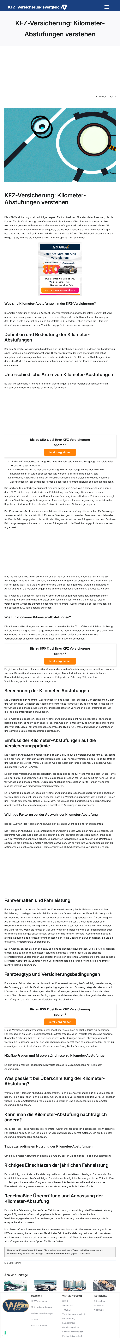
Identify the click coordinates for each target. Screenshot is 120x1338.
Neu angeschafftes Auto (61, 285)
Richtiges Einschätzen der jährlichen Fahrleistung (56, 1165)
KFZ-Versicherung (12, 1263)
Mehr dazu (84, 1253)
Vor (111, 96)
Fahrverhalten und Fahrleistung (37, 900)
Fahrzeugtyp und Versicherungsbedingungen (52, 974)
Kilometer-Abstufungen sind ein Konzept (27, 312)
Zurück (102, 96)
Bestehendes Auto (62, 282)
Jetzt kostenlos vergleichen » (60, 290)
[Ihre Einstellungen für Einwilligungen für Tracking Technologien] (5, 1333)
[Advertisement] (60, 68)
